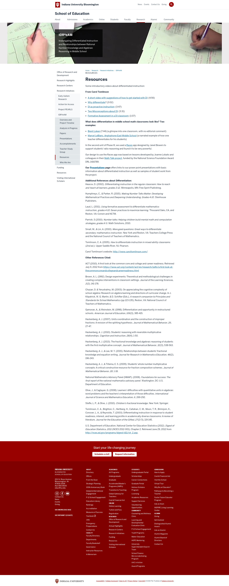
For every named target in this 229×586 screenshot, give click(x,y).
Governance (91, 547)
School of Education (72, 14)
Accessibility (100, 581)
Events (57, 502)
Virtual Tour (159, 484)
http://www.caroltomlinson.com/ (130, 251)
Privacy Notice (132, 581)
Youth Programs (138, 533)
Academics (113, 469)
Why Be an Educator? (162, 487)
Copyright (142, 581)
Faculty (89, 533)
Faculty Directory (93, 536)
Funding (112, 537)
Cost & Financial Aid (117, 500)
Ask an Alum (159, 504)
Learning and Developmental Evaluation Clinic (138, 523)
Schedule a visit (101, 454)
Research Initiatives (116, 533)
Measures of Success (94, 512)
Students (135, 469)
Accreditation (91, 508)
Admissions (159, 469)
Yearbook (90, 516)
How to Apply (159, 472)
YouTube (67, 493)
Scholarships (137, 476)
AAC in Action (137, 562)
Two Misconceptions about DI (103, 111)
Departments (91, 539)
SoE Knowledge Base (63, 510)
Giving (156, 516)
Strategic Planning (93, 484)
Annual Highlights (116, 526)
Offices (88, 476)
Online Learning (115, 506)
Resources (113, 541)
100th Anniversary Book (95, 487)
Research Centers (116, 530)
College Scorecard (112, 581)
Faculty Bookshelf (93, 543)
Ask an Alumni (160, 530)
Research (112, 516)
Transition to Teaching (117, 490)
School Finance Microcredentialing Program (139, 556)
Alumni (157, 513)
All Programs (114, 472)
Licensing (135, 494)
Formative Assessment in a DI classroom (108, 115)
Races (129, 145)
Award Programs (138, 566)
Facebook (62, 493)
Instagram (57, 493)
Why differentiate (96, 102)
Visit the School (160, 480)
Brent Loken (94, 131)
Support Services (138, 501)
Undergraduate (115, 476)
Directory (90, 472)
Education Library (93, 501)
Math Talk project (113, 158)
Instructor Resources (94, 551)
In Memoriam (91, 554)
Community (136, 510)
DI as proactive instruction (101, 106)
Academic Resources (140, 497)
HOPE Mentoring (138, 540)
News (57, 499)
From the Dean (92, 480)
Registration (113, 513)
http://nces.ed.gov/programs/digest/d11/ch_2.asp (111, 432)
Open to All (123, 581)
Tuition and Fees (115, 510)
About (88, 469)
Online (111, 503)
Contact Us (90, 530)
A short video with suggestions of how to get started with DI (117, 97)
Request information (125, 454)
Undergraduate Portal (140, 472)
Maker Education (138, 537)
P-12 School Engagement (95, 497)
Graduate (112, 480)
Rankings (89, 505)
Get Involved (159, 520)
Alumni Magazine (161, 534)
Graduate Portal (138, 484)
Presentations (97, 167)
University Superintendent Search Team (141, 547)
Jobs (88, 520)
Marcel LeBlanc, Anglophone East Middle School (112, 135)
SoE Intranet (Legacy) (64, 515)
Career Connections (139, 480)
